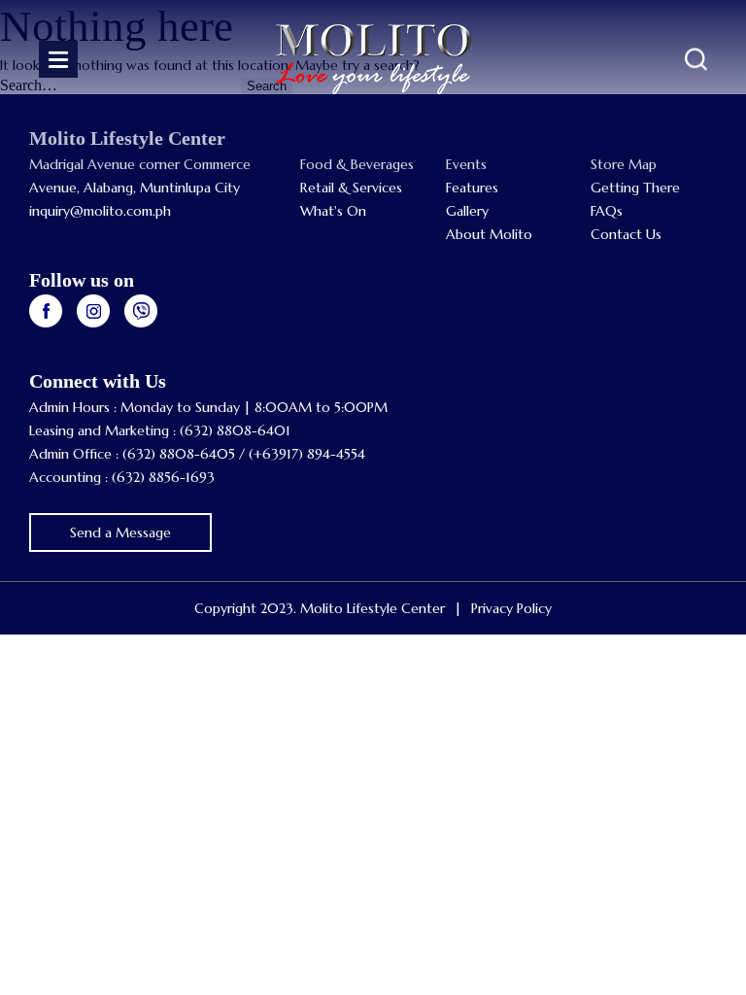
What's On (333, 211)
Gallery (467, 211)
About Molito (489, 234)
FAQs (607, 211)
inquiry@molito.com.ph (100, 211)
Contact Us (626, 234)
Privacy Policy (511, 608)
